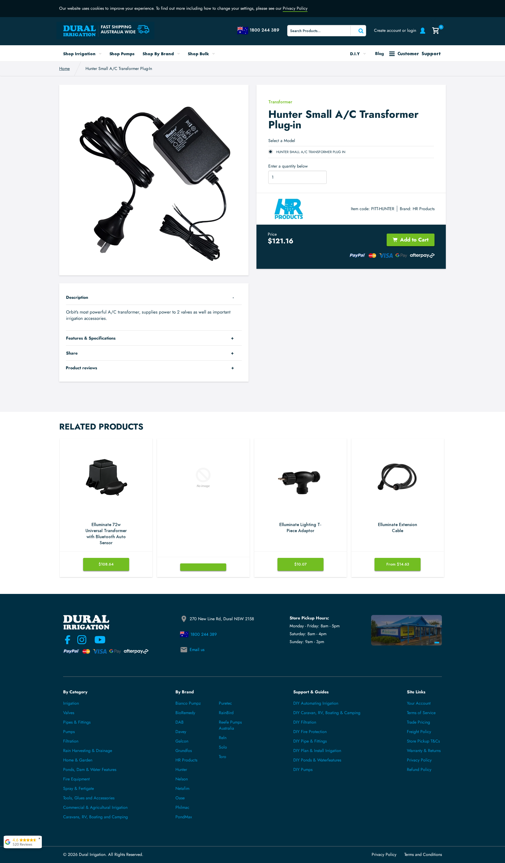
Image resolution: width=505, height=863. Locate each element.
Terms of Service (421, 713)
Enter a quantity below (288, 166)
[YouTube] (97, 639)
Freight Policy (419, 732)
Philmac (182, 807)
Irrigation (71, 703)
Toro (222, 757)
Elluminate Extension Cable (397, 528)
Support (419, 53)
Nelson (181, 779)
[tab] (154, 297)
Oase (180, 798)
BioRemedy (185, 713)
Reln (222, 738)
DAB (179, 722)
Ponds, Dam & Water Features (89, 769)
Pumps (69, 732)
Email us (197, 650)
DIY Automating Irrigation (315, 703)
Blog (379, 54)
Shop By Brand (159, 53)
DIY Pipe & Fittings (310, 741)
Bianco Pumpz (188, 703)
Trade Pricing (418, 722)
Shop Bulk (199, 53)
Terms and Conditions (423, 854)
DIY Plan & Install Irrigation (317, 751)
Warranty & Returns (424, 751)
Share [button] (72, 353)
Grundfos (183, 751)
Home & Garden (77, 760)
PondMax (183, 817)
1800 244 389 (203, 634)
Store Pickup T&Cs (423, 741)
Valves (68, 713)
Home (64, 68)
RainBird (226, 713)
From (397, 564)
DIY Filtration (304, 722)
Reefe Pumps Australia (230, 725)
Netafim (182, 788)
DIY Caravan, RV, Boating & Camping (326, 713)
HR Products (424, 209)
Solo (223, 747)
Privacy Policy (295, 8)
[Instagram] (81, 639)
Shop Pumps (122, 53)
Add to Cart (414, 240)
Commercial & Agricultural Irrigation (95, 807)
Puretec (225, 703)
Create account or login (395, 30)
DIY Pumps (302, 769)
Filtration (70, 741)
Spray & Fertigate (78, 788)
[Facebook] (67, 639)
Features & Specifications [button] (90, 338)
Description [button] (77, 297)
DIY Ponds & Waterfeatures (317, 760)
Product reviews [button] (81, 368)
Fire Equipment (76, 779)
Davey (180, 732)
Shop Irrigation (80, 53)
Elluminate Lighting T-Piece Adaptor (300, 528)
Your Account (419, 703)
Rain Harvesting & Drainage (87, 751)
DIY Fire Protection (310, 732)
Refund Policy (419, 769)
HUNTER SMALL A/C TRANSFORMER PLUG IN (310, 151)
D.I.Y (355, 53)
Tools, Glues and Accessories (88, 798)
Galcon (181, 741)
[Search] (357, 30)
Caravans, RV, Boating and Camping (95, 817)
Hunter (181, 769)
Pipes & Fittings (76, 722)
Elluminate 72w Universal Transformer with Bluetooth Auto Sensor (106, 534)
